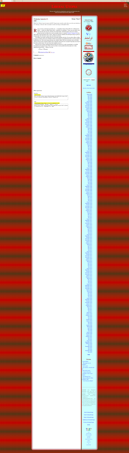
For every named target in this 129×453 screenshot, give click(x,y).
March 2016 (89, 291)
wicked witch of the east (88, 439)
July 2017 (90, 311)
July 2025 (90, 352)
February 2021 (89, 336)
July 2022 (90, 345)
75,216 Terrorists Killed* (88, 380)
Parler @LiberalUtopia (89, 417)
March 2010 (89, 195)
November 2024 (88, 350)
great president (89, 444)
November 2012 (88, 238)
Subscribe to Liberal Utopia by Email (89, 88)
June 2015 (90, 281)
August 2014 (89, 268)
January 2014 (89, 258)
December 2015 (88, 288)
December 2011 (88, 223)
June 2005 (90, 115)
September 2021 (88, 342)
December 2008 (88, 173)
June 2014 (90, 265)
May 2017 (90, 308)
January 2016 (89, 289)
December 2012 (88, 240)
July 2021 (90, 339)
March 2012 (89, 227)
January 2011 (89, 209)
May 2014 (90, 264)
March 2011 (89, 212)
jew (88, 443)
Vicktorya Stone (90, 64)
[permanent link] (50, 52)
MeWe (88, 424)
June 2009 (90, 182)
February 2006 (89, 127)
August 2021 (89, 340)
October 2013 (89, 254)
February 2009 (89, 176)
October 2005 (89, 121)
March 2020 (89, 326)
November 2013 (88, 255)
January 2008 (89, 158)
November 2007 (88, 155)
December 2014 (88, 274)
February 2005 (89, 110)
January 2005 (89, 108)
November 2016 (88, 302)
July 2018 (90, 318)
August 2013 (89, 251)
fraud (88, 432)
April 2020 (89, 328)
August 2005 (89, 118)
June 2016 (90, 295)
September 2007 (88, 152)
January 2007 (89, 141)
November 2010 (88, 206)
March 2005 (89, 111)
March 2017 (89, 306)
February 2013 (89, 243)
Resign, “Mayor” (76, 19)
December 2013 (88, 257)
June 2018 (90, 316)
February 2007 (89, 142)
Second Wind (85, 361)
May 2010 (90, 197)
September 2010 (88, 203)
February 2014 (89, 260)
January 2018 (89, 313)
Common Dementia (87, 372)
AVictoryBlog (90, 33)
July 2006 (90, 132)
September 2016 (88, 299)
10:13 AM (52, 52)
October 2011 (89, 221)
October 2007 (89, 153)
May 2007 (90, 146)
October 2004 (89, 104)
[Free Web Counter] (88, 409)
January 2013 (89, 241)
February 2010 (89, 193)
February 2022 (89, 343)
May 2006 (90, 129)
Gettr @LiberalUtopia (88, 414)
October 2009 (89, 187)
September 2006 (88, 135)
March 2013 (89, 244)
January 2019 (89, 321)
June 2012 (90, 231)
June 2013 (90, 248)
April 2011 (89, 213)
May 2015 (90, 279)
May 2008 (90, 163)
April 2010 (89, 196)
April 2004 (89, 95)
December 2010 (88, 207)
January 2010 (89, 192)
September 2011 (88, 220)
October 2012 (89, 237)
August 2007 (89, 151)
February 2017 (89, 305)
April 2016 (89, 292)
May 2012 (90, 230)
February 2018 (89, 315)
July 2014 (90, 267)
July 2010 (90, 200)
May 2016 (90, 294)
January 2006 (89, 125)
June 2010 (90, 199)
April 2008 (89, 162)
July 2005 (90, 117)
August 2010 (89, 202)
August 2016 (89, 298)
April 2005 (89, 112)
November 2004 (88, 105)
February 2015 (89, 277)
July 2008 (90, 166)
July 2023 (90, 347)
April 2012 (89, 229)
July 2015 (90, 282)
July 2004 (90, 100)
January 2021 (89, 335)
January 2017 (89, 304)
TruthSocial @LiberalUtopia (89, 419)
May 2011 (90, 214)
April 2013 (89, 245)
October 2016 (89, 301)
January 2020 (89, 325)
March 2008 (89, 161)
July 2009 (90, 183)
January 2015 (89, 275)
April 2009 (89, 179)
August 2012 (89, 234)
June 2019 (90, 322)
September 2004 (88, 102)
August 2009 (89, 185)
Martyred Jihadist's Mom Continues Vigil (87, 378)
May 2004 (90, 97)
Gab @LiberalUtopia (88, 412)
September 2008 (88, 169)
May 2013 (90, 247)
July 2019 (90, 323)
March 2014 (89, 261)
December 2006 (88, 139)
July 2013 (90, 250)
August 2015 (89, 284)
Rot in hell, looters (86, 370)
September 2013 (88, 253)
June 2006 (90, 131)
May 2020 (90, 329)
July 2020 (90, 330)
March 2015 (89, 278)
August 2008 (89, 168)
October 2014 (89, 271)
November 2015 (88, 287)
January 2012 (89, 224)
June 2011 (90, 216)
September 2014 (88, 270)
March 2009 (89, 178)
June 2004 (90, 98)
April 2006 (89, 128)
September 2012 (88, 236)
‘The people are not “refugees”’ (86, 363)
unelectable (88, 437)
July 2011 (90, 217)
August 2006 (89, 134)
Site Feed (89, 85)
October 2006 (89, 136)
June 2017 (90, 309)
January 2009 (89, 175)
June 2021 (90, 338)
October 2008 (89, 170)
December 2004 (88, 107)
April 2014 (89, 262)
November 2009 (88, 189)
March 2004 (89, 94)
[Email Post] (49, 52)
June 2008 (90, 165)
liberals (89, 440)
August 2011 (89, 219)
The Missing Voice (87, 376)
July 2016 (90, 296)
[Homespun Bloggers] (89, 49)
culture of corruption (89, 434)
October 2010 (89, 204)
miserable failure (88, 433)
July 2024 (90, 349)
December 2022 (88, 346)
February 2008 (89, 159)
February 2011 (89, 210)
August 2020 (89, 332)
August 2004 (89, 101)
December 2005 (88, 124)
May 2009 (90, 180)
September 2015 (88, 285)
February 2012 (89, 226)
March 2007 (89, 144)
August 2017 (89, 312)
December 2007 (88, 156)
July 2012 (90, 233)
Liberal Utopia (38, 94)
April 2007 (89, 145)
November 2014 (88, 272)
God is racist (85, 366)
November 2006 (88, 138)
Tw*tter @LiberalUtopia (88, 422)
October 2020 (89, 333)
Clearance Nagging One (72, 33)
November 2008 (88, 172)
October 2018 (89, 319)
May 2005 (90, 114)
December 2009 (88, 190)
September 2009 (88, 186)
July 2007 (90, 149)
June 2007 (90, 148)
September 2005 (88, 119)
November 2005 (88, 122)
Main (88, 354)
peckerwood (88, 441)
